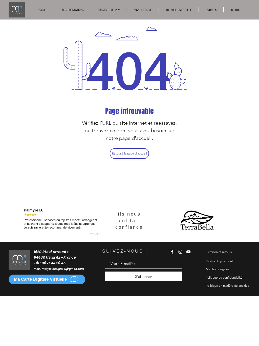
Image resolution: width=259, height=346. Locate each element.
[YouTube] (188, 251)
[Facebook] (172, 251)
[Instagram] (180, 251)
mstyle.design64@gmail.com (63, 269)
